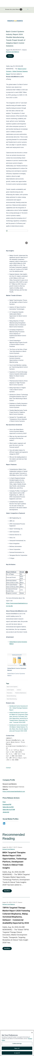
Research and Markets (12, 52)
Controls (19, 689)
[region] (17, 1043)
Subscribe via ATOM (9, 809)
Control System (10, 689)
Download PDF (7, 804)
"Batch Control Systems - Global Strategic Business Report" (17, 71)
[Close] (32, 1032)
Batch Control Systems (12, 686)
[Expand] (26, 243)
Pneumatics (9, 692)
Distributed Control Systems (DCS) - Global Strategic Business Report (18, 708)
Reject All (16, 1048)
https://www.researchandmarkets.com (14, 791)
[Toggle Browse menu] (27, 9)
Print (4, 802)
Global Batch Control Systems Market (16, 669)
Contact (8, 767)
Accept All (17, 1053)
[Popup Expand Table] (26, 572)
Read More (7, 890)
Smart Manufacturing (12, 699)
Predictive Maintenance (20, 692)
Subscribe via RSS (8, 807)
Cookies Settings (17, 1043)
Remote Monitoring (11, 695)
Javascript (6, 812)
